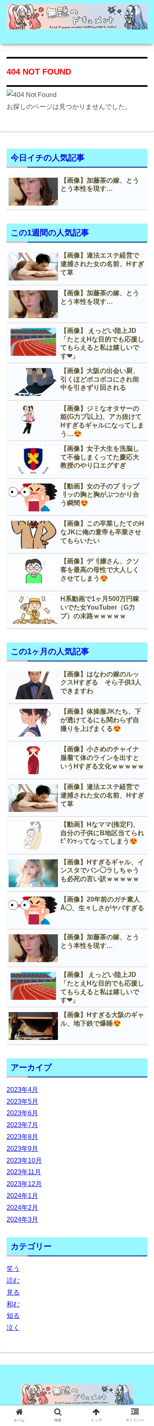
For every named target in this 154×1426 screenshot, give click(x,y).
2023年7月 (22, 1124)
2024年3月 (22, 1219)
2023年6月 (22, 1113)
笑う (13, 1268)
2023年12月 (24, 1183)
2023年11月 (24, 1171)
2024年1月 (22, 1195)
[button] (138, 951)
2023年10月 (24, 1160)
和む (13, 1304)
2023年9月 (22, 1148)
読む (13, 1280)
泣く (13, 1327)
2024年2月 (22, 1207)
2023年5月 (22, 1101)
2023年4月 (22, 1089)
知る (13, 1315)
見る (13, 1292)
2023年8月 (22, 1136)
